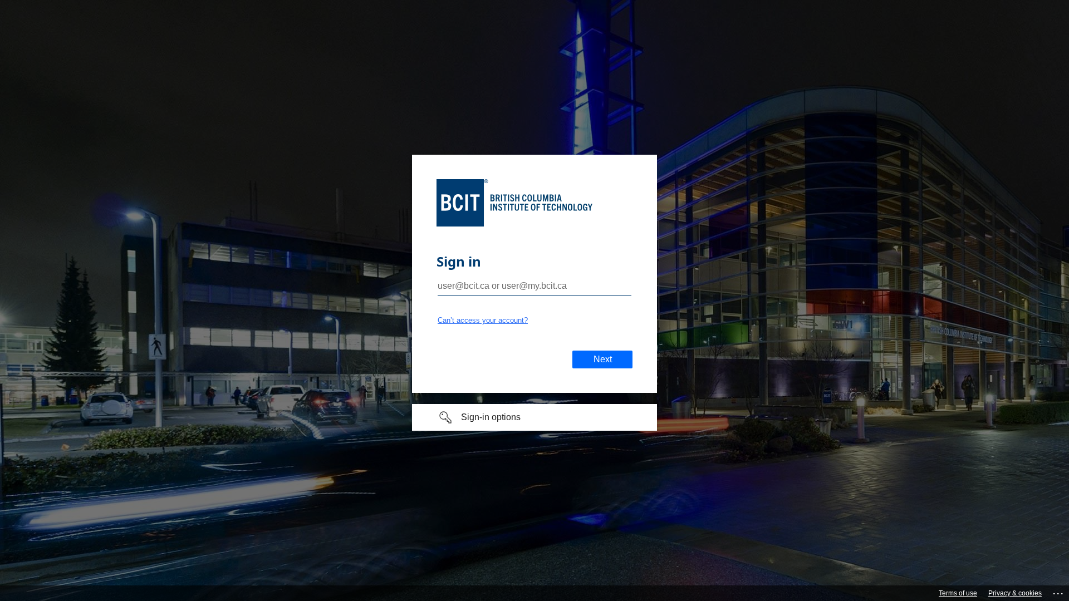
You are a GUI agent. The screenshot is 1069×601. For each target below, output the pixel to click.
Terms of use (958, 593)
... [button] (1059, 591)
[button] (534, 417)
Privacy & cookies (1015, 593)
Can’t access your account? (483, 320)
